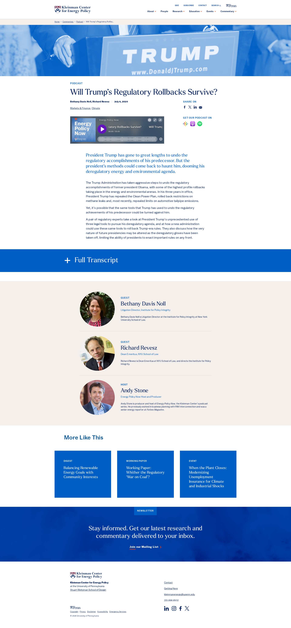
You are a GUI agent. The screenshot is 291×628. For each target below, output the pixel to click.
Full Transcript (96, 260)
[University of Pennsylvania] (231, 5)
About (150, 11)
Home (57, 22)
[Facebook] (180, 608)
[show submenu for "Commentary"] (235, 11)
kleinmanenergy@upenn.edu (179, 594)
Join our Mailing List (144, 547)
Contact (202, 6)
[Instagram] (174, 608)
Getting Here (171, 588)
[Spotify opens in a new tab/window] (199, 123)
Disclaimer (91, 612)
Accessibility (102, 612)
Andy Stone (134, 391)
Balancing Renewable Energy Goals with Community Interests (81, 472)
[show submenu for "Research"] (184, 11)
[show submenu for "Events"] (215, 11)
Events (210, 11)
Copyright (74, 612)
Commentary (227, 11)
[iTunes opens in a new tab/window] (192, 123)
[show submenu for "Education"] (201, 11)
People (164, 11)
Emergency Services (117, 612)
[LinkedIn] (166, 608)
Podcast (79, 22)
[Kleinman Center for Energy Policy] (73, 9)
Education (194, 11)
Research (177, 11)
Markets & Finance (80, 108)
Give (177, 6)
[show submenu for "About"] (155, 11)
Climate (96, 108)
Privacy (83, 612)
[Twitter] (187, 608)
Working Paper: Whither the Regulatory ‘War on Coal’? (145, 472)
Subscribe (189, 6)
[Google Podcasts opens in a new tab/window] (185, 123)
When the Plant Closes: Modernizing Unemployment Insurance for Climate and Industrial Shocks (208, 477)
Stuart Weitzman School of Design (88, 590)
